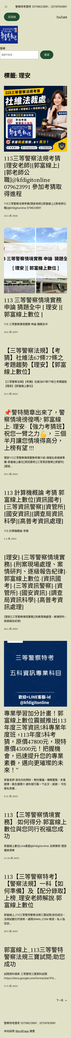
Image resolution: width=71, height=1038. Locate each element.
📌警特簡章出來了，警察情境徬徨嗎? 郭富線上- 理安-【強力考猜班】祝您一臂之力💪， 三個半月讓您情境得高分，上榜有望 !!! (35, 430)
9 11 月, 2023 (11, 796)
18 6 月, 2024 (11, 332)
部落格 (12, 17)
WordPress (22, 1031)
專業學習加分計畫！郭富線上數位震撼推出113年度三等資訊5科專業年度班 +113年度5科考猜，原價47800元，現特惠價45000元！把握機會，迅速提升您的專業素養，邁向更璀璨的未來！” (35, 742)
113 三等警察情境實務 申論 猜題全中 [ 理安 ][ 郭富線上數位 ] (33, 307)
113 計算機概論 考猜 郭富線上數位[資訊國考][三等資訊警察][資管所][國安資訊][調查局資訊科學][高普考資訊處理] (34, 507)
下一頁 (61, 1000)
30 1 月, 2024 (11, 628)
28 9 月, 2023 (11, 931)
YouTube (61, 17)
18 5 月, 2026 (11, 215)
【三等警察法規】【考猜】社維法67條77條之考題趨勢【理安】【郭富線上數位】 (35, 361)
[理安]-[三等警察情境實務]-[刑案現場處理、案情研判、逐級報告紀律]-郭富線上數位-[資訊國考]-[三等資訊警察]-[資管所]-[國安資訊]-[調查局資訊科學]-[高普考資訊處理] (35, 582)
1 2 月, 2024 (10, 538)
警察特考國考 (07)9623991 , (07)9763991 (41, 6)
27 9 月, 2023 (11, 986)
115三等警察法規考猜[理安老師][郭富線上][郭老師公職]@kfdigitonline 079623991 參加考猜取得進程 (33, 176)
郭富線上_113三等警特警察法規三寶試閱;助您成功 (34, 957)
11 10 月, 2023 (11, 858)
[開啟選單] (6, 7)
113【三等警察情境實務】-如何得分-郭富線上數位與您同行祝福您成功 (35, 825)
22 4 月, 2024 (11, 393)
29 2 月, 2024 (11, 474)
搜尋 (2, 48)
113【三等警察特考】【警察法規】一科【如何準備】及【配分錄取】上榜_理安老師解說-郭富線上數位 (35, 891)
